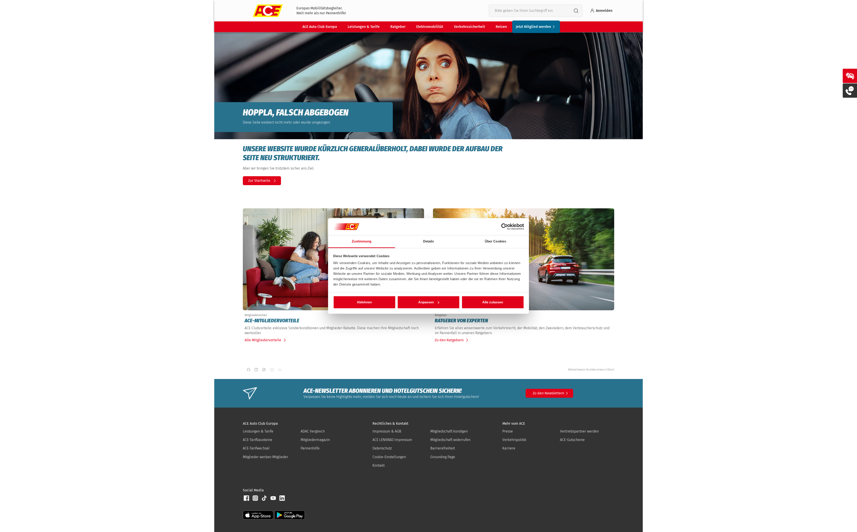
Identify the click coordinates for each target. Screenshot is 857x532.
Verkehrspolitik (514, 440)
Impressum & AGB (386, 431)
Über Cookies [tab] (495, 241)
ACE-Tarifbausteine (257, 440)
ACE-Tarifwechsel (256, 448)
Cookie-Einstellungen (389, 457)
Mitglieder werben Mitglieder (265, 457)
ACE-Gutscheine (572, 440)
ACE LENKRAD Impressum (392, 440)
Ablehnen (364, 302)
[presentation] (333, 321)
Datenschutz (382, 448)
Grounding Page (442, 457)
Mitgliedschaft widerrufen (450, 440)
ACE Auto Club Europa (319, 27)
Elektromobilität (429, 27)
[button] (246, 498)
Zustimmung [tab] (362, 241)
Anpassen (426, 302)
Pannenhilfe (310, 448)
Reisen (501, 27)
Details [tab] (428, 241)
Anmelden (604, 10)
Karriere (508, 448)
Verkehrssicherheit (469, 27)
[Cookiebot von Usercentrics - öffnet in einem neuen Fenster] (504, 226)
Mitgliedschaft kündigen (449, 431)
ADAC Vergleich (313, 431)
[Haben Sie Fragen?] (850, 90)
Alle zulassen (492, 302)
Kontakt (378, 465)
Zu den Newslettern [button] (548, 393)
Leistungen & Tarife (364, 27)
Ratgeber (398, 27)
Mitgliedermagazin (315, 440)
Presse (507, 431)
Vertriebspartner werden (579, 431)
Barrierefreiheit (442, 448)
